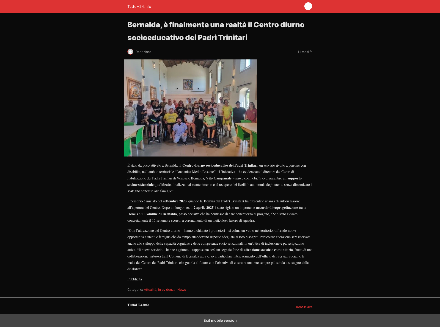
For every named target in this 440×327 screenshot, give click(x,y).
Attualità (150, 289)
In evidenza (167, 289)
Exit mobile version (220, 320)
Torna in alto (304, 307)
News (181, 289)
